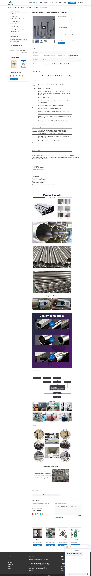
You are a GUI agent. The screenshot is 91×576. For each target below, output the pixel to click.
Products (35, 2)
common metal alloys (55, 494)
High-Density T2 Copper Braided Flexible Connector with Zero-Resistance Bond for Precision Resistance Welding (63, 540)
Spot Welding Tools (15, 36)
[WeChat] (38, 514)
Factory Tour (10, 560)
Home (30, 2)
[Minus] (88, 546)
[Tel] (23, 76)
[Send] (88, 574)
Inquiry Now (61, 42)
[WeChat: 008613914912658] (16, 76)
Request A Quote (53, 2)
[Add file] (66, 574)
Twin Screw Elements (16, 24)
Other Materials (14, 41)
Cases (64, 2)
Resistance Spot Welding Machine (18, 39)
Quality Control (11, 562)
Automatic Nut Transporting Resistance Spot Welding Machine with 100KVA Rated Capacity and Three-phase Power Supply (75, 540)
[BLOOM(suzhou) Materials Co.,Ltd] (15, 3)
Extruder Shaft (14, 26)
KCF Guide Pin (14, 31)
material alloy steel (36, 494)
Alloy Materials (21, 7)
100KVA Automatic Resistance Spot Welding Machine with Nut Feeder (50, 540)
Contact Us (10, 564)
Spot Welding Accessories (17, 29)
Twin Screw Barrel (15, 21)
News (60, 2)
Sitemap (10, 568)
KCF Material (13, 16)
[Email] (10, 76)
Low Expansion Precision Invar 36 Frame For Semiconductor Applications (37, 540)
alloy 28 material (46, 494)
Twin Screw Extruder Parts (17, 18)
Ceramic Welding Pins (15, 34)
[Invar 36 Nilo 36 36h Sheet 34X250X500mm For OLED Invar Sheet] (44, 27)
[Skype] (19, 76)
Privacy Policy (30, 575)
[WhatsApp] (13, 76)
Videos (40, 2)
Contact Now (72, 2)
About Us (46, 2)
